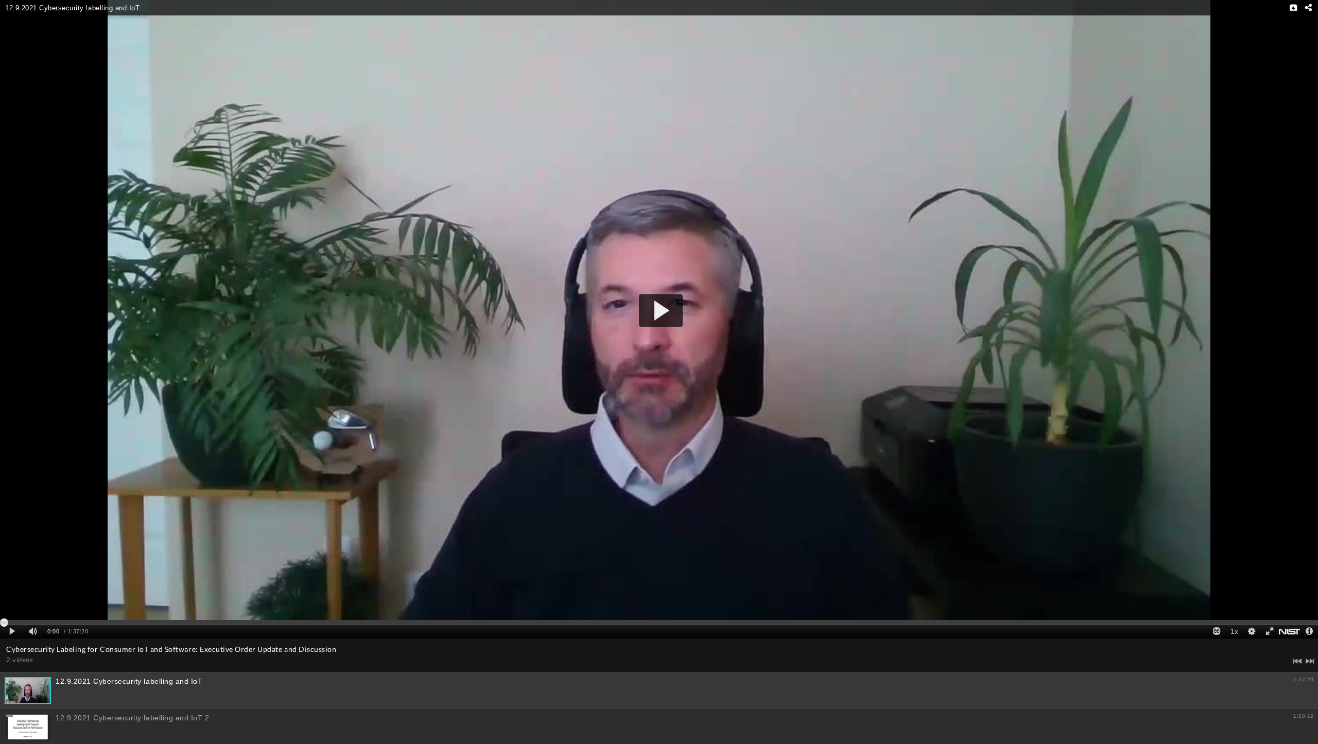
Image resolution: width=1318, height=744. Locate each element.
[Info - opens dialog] (1309, 632)
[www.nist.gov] (1289, 632)
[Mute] (33, 632)
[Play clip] (12, 632)
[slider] (659, 622)
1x (1234, 631)
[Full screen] (1269, 632)
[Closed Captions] (1216, 632)
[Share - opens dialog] (1307, 7)
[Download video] (1293, 7)
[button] (661, 310)
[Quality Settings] (1251, 632)
